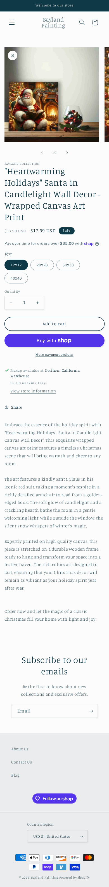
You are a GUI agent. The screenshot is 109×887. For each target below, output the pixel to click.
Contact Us (21, 762)
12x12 (16, 264)
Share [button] (16, 407)
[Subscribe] (91, 711)
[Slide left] (42, 152)
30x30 (68, 264)
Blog (15, 775)
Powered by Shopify (74, 877)
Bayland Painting (44, 877)
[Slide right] (67, 152)
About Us (20, 748)
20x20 (42, 264)
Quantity (12, 291)
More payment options (54, 354)
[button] (11, 22)
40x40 (16, 278)
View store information (33, 390)
